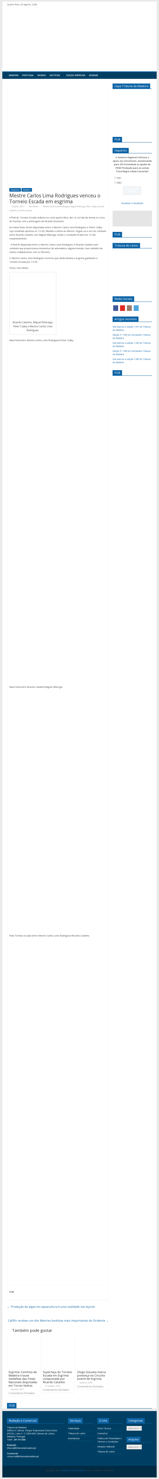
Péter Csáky (91, 206)
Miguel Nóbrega (78, 206)
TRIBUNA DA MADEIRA (72, 1470)
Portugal (28, 75)
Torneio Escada (25, 210)
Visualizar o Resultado (132, 203)
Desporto (15, 190)
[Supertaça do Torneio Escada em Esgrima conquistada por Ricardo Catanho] (57, 1337)
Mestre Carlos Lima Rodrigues (56, 206)
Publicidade (73, 1428)
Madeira (13, 75)
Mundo (41, 75)
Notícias (55, 75)
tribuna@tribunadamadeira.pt (21, 1447)
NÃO (119, 182)
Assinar (93, 75)
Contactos (102, 1433)
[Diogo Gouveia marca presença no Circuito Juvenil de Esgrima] (92, 1337)
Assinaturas (74, 1438)
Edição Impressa (75, 75)
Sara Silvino (34, 206)
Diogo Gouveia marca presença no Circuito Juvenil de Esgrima (91, 1375)
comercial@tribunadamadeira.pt (23, 1456)
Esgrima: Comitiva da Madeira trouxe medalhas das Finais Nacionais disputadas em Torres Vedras (23, 1378)
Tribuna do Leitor (76, 1433)
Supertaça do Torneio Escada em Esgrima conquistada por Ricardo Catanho (57, 1377)
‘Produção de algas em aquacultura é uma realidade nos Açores (51, 1307)
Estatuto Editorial (106, 1446)
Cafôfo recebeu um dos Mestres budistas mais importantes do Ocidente (58, 1320)
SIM (119, 177)
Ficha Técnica (104, 1428)
